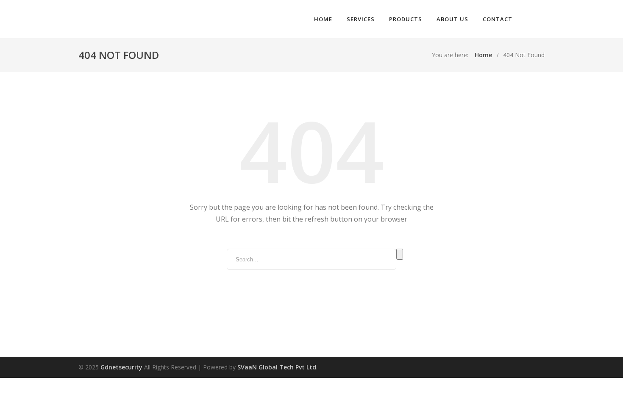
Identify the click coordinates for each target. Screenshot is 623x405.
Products (405, 19)
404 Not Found (524, 55)
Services (361, 19)
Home (323, 19)
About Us (452, 19)
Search (399, 254)
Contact (497, 19)
